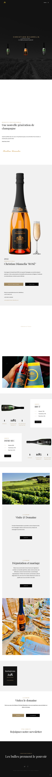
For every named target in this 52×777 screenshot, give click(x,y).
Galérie (18, 715)
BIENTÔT (26, 537)
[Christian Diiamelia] (4, 2)
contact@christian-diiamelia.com (11, 300)
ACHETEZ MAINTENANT (13, 284)
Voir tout (32, 284)
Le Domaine (33, 715)
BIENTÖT (26, 585)
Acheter (38, 421)
